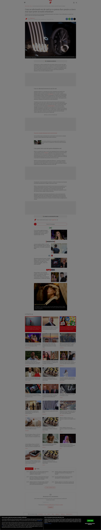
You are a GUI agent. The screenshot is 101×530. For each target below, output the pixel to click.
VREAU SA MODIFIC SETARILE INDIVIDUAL (90, 524)
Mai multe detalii (39, 520)
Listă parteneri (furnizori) (47, 523)
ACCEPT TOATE (90, 520)
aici (2, 525)
